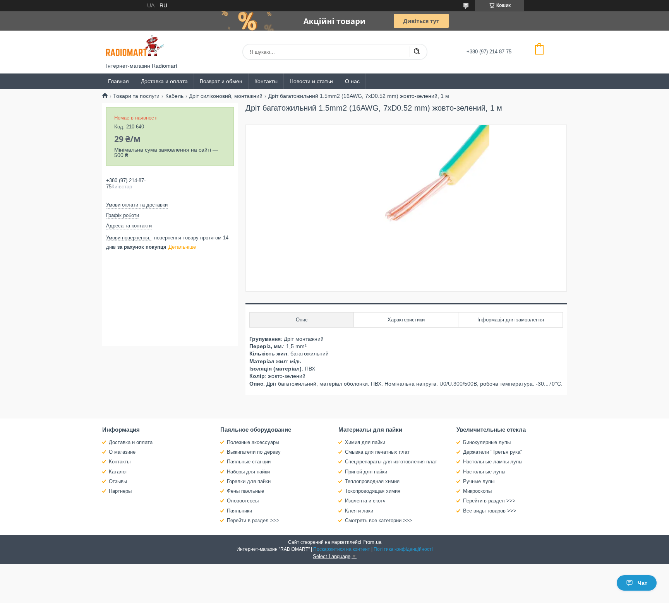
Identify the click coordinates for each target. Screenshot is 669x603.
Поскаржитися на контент (341, 549)
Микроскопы (477, 491)
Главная (118, 81)
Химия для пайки (365, 442)
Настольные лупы (484, 472)
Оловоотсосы (243, 501)
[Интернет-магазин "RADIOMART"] (135, 46)
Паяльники (239, 511)
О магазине (122, 452)
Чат (642, 583)
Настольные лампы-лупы (492, 462)
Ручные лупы (478, 481)
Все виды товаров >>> (489, 511)
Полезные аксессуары (253, 442)
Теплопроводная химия (372, 481)
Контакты (266, 81)
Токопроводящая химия (372, 491)
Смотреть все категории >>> (378, 520)
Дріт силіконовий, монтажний (225, 96)
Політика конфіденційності (403, 549)
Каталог (118, 472)
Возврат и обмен (221, 81)
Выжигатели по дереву (254, 452)
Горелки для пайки (249, 481)
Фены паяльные (245, 491)
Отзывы (118, 481)
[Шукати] (417, 51)
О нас (352, 81)
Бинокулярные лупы (487, 442)
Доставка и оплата (164, 81)
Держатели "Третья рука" (492, 452)
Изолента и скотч (365, 501)
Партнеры (120, 491)
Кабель (174, 96)
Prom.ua (371, 542)
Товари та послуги (136, 96)
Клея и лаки (359, 511)
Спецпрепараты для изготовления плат (391, 462)
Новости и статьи (311, 81)
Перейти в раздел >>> (253, 520)
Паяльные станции (249, 462)
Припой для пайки (366, 472)
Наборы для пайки (248, 472)
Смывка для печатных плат (377, 452)
